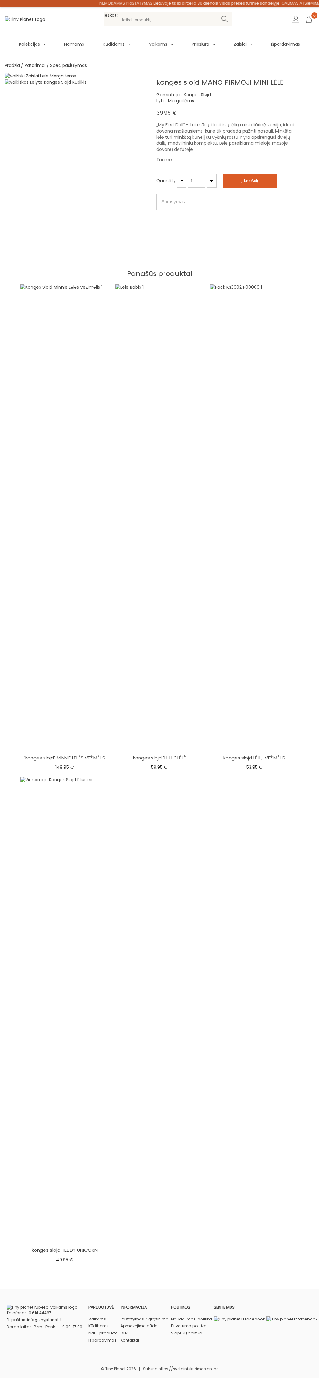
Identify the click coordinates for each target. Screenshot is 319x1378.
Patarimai (35, 65)
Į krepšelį (249, 180)
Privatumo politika (189, 1326)
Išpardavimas (285, 44)
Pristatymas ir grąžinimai (145, 1319)
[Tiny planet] (25, 19)
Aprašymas (173, 201)
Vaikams (158, 44)
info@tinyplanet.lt (44, 1319)
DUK (124, 1333)
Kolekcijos (29, 44)
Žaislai (240, 44)
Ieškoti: (111, 15)
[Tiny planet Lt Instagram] (239, 1319)
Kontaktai (130, 1340)
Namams (74, 44)
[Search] (224, 19)
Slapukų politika (186, 1333)
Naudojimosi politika (191, 1319)
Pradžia (12, 65)
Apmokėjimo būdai (140, 1326)
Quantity (166, 181)
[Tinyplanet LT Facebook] (291, 1319)
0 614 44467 (40, 1312)
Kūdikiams (114, 44)
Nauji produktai (103, 1333)
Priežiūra (200, 44)
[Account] (296, 20)
